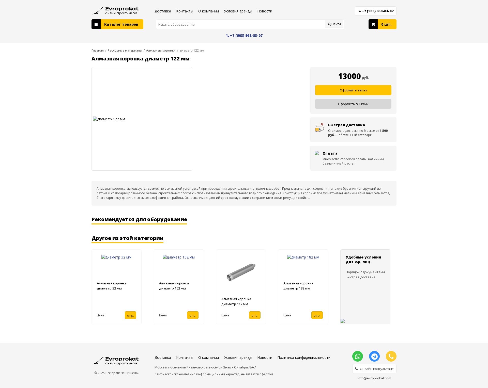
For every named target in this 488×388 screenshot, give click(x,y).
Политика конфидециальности (303, 357)
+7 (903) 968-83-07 (378, 11)
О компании (208, 11)
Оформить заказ (353, 90)
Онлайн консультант (376, 368)
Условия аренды (238, 11)
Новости (264, 11)
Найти (336, 24)
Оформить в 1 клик (353, 104)
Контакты (184, 11)
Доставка (163, 11)
